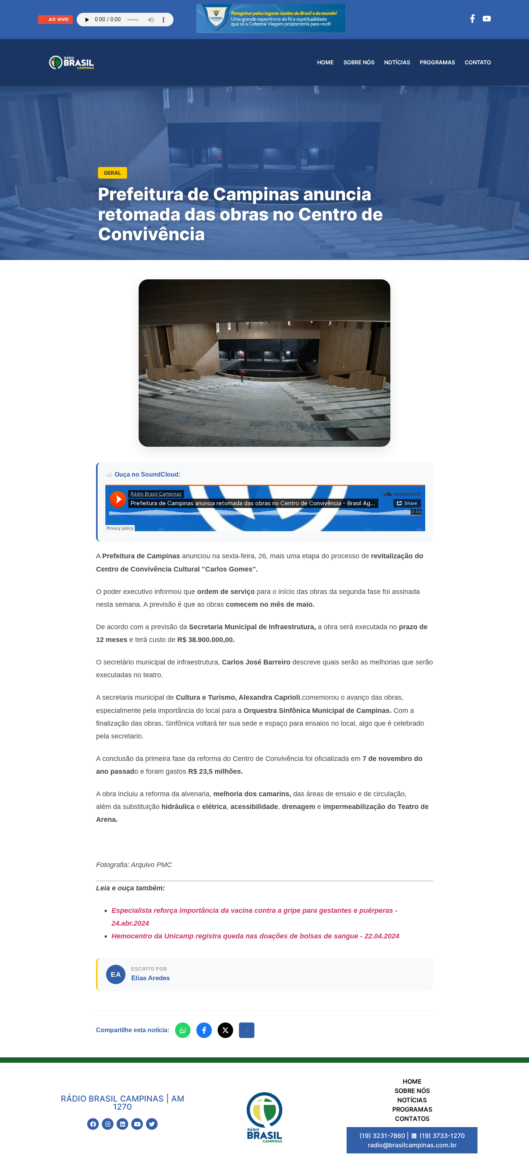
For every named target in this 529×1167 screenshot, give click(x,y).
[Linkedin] (122, 1124)
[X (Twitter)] (225, 1030)
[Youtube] (137, 1124)
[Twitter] (152, 1124)
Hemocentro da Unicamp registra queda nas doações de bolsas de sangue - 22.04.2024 (255, 936)
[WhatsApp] (183, 1030)
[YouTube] (487, 19)
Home (325, 62)
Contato (478, 62)
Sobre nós (359, 62)
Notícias (397, 62)
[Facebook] (472, 19)
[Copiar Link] (246, 1030)
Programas (437, 62)
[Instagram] (107, 1124)
